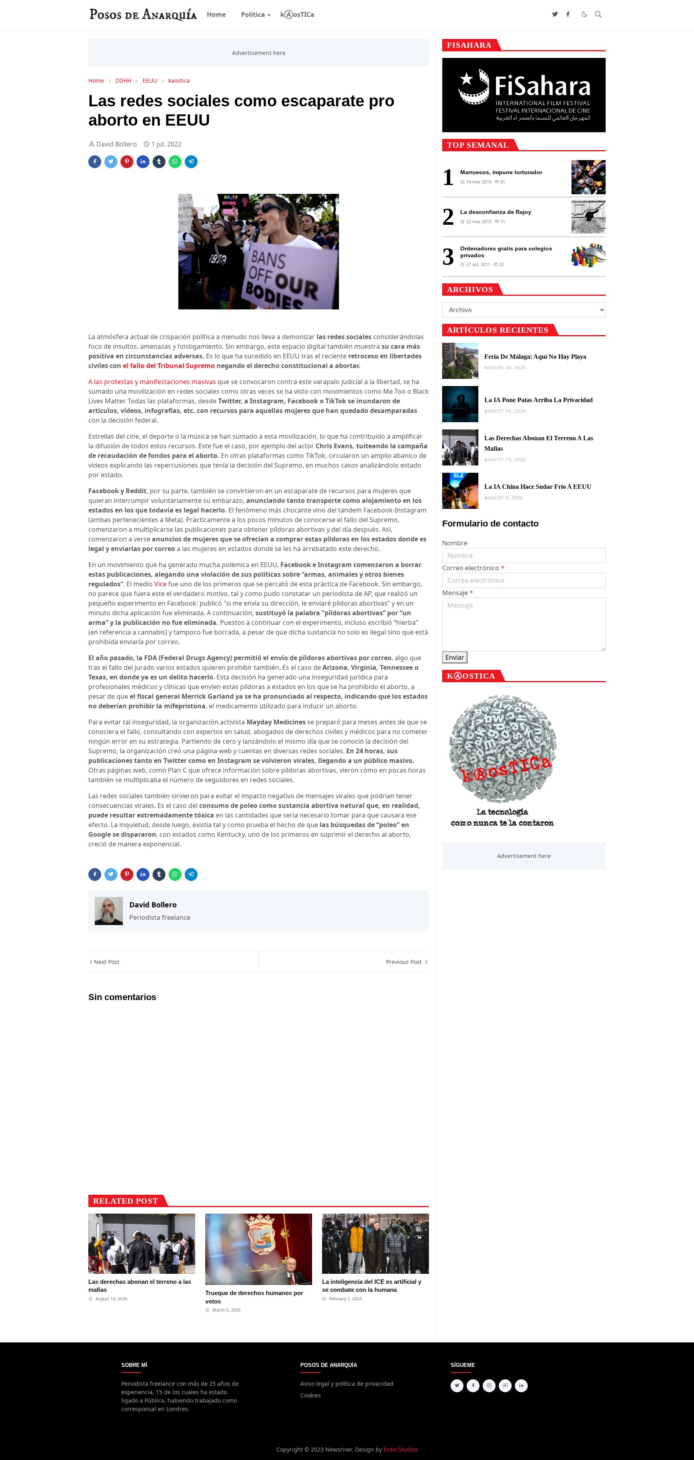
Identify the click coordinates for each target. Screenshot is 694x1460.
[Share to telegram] (191, 161)
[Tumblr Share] (159, 161)
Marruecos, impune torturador (501, 172)
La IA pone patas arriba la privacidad (538, 400)
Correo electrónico (473, 567)
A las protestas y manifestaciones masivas (152, 381)
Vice (160, 584)
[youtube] (505, 1385)
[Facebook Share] (94, 161)
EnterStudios (401, 1449)
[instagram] (489, 1385)
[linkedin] (521, 1385)
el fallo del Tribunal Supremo (169, 365)
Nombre (454, 543)
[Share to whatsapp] (175, 161)
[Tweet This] (110, 161)
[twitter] (555, 14)
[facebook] (567, 14)
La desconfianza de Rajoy (495, 212)
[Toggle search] (598, 14)
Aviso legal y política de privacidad (347, 1383)
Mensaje (457, 592)
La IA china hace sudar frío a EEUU (538, 486)
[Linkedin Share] (143, 161)
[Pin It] (126, 161)
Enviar (454, 657)
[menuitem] (216, 14)
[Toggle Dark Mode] (584, 14)
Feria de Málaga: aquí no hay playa (535, 356)
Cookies (310, 1395)
